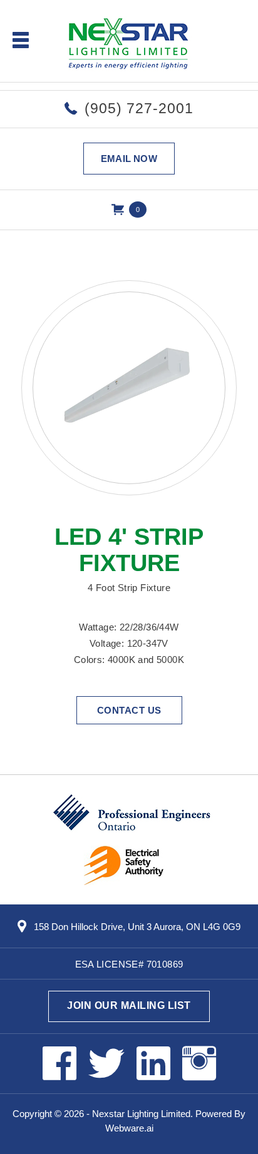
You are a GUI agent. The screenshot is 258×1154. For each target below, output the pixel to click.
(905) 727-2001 (139, 108)
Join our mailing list (129, 1005)
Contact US (129, 710)
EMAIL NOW (129, 158)
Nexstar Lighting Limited (141, 1113)
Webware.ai (129, 1128)
